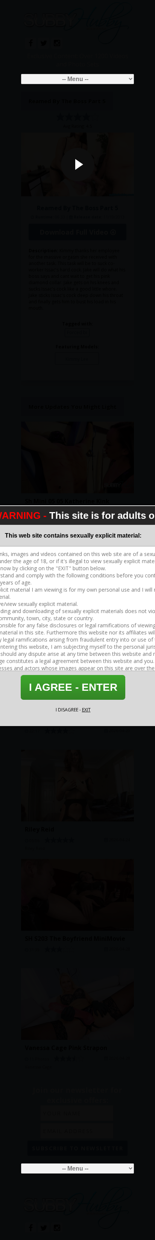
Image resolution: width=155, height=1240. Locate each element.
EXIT (86, 710)
